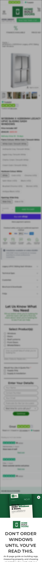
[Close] (38, 497)
